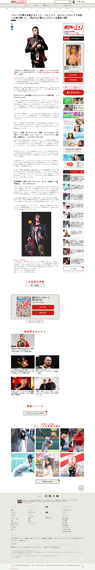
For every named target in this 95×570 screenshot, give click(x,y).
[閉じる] (83, 567)
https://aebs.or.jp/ (27, 502)
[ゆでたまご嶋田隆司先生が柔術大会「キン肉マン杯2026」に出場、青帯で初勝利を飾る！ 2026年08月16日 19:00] (72, 465)
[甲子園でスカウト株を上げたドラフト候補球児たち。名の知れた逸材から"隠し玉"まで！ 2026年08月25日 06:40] (23, 465)
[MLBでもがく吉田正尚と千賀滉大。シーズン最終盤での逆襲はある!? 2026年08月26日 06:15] (72, 440)
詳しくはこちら (14, 568)
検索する (70, 2)
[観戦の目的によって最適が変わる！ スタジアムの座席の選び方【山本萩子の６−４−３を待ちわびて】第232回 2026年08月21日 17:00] (47, 465)
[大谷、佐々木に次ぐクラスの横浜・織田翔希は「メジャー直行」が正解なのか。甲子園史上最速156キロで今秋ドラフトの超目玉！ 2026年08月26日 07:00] (47, 440)
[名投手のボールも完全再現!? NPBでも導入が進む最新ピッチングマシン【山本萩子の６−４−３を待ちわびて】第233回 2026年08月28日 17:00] (23, 440)
